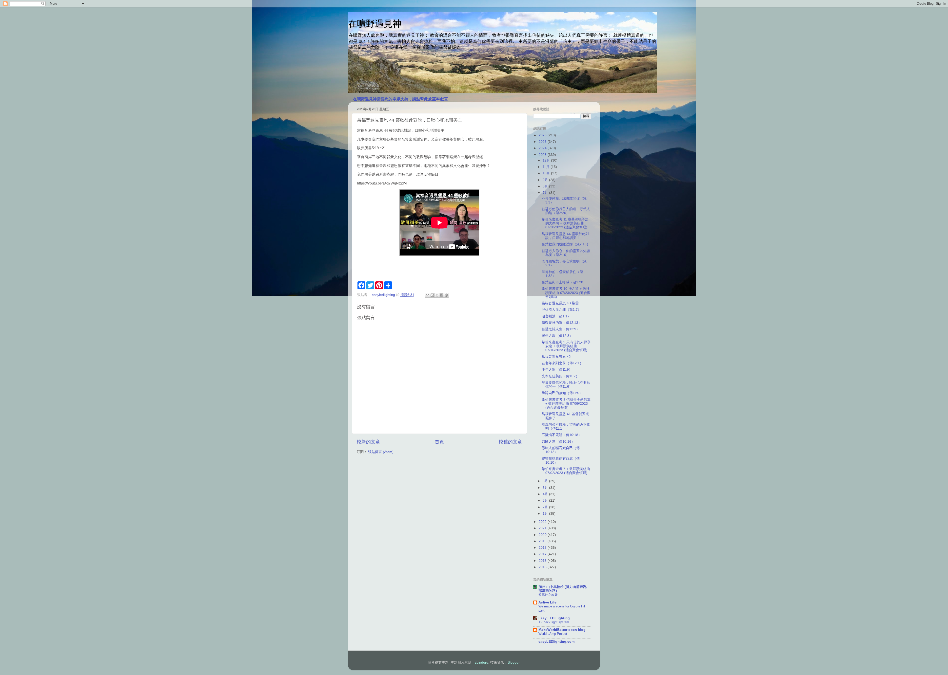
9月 (546, 180)
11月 (547, 167)
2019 (543, 541)
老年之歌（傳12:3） (557, 336)
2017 (543, 554)
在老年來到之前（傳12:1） (562, 363)
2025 (543, 142)
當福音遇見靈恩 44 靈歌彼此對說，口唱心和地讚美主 (565, 236)
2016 (543, 561)
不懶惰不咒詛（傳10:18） (562, 435)
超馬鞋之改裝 (548, 595)
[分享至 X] (436, 295)
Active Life (547, 602)
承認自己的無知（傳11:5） (562, 393)
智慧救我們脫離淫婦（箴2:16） (566, 244)
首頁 (439, 441)
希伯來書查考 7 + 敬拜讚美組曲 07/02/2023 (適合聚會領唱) (566, 471)
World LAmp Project (552, 634)
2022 (543, 522)
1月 (546, 513)
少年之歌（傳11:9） (557, 369)
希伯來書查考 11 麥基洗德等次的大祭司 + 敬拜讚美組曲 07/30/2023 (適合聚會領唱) (565, 223)
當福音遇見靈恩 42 (556, 357)
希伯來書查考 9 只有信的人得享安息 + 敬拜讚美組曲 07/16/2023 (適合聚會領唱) (566, 346)
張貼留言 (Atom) (381, 452)
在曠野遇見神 (374, 23)
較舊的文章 (510, 441)
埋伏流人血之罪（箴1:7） (561, 309)
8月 (546, 186)
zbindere (481, 662)
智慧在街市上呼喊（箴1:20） (564, 282)
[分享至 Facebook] (441, 295)
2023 (543, 155)
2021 (543, 528)
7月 (546, 193)
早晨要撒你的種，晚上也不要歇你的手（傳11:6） (566, 384)
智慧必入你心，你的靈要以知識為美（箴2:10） (566, 253)
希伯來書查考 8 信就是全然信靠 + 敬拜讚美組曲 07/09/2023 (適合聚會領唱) (566, 403)
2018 (543, 547)
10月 (547, 173)
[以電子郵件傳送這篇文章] (427, 295)
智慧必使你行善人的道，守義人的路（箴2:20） (566, 211)
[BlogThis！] (432, 295)
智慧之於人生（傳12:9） (561, 329)
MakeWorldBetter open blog (562, 630)
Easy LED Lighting (554, 618)
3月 (546, 500)
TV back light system (553, 622)
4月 (546, 494)
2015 (543, 567)
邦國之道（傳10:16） (558, 441)
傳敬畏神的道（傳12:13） (562, 323)
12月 (547, 160)
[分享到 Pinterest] (446, 295)
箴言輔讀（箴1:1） (556, 316)
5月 (546, 488)
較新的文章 (368, 441)
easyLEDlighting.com (556, 641)
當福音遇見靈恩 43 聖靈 (560, 303)
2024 (543, 148)
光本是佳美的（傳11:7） (560, 376)
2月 (546, 507)
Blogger (513, 662)
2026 (543, 135)
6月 (546, 481)
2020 (543, 535)
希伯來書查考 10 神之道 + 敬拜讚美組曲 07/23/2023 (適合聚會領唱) (566, 292)
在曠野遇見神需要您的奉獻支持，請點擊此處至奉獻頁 (400, 99)
